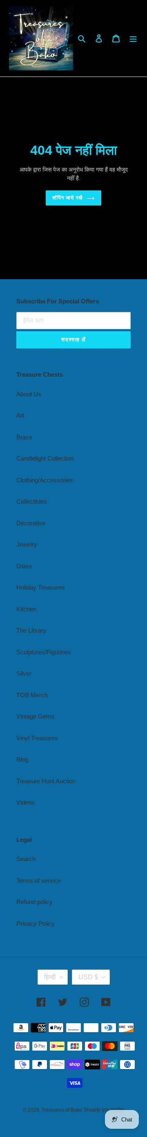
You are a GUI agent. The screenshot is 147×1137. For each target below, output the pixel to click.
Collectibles (31, 501)
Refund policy (34, 901)
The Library (31, 630)
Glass (24, 566)
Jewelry (26, 544)
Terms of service (38, 880)
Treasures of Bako (62, 1110)
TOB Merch (32, 695)
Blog (22, 759)
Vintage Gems (35, 716)
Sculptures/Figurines (43, 652)
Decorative (30, 523)
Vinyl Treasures (37, 738)
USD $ (88, 977)
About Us (28, 394)
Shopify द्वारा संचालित (104, 1110)
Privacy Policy (35, 923)
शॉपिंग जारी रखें (67, 198)
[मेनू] (133, 38)
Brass (24, 437)
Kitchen (26, 609)
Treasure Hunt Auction (46, 781)
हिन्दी (50, 977)
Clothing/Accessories (44, 480)
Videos (25, 802)
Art (20, 415)
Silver (23, 673)
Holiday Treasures (40, 587)
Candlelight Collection (45, 458)
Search (26, 858)
